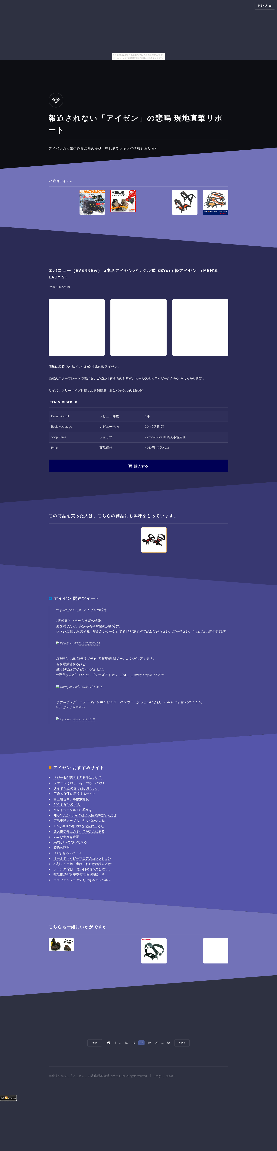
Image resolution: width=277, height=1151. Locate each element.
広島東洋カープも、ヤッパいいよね (79, 821)
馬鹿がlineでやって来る (70, 842)
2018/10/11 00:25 (92, 687)
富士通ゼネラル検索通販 (71, 799)
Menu (262, 5)
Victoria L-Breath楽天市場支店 (165, 437)
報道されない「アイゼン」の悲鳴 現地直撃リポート (86, 1076)
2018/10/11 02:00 (84, 719)
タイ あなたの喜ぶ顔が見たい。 (76, 788)
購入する (141, 466)
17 (133, 1043)
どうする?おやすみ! (67, 804)
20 (156, 1043)
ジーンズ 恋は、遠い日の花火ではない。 (83, 869)
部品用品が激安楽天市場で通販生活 (79, 875)
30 (168, 1043)
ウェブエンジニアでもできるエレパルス (82, 880)
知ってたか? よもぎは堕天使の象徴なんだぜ (85, 815)
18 (141, 1043)
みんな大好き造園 (66, 837)
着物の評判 (62, 848)
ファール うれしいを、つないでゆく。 (81, 783)
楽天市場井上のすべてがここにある (79, 831)
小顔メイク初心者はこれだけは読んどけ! (83, 864)
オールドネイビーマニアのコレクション (82, 858)
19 (149, 1043)
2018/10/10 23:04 (89, 643)
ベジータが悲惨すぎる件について (78, 777)
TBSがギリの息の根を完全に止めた (79, 826)
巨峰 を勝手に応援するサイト (75, 794)
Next (182, 1043)
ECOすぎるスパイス (68, 853)
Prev (95, 1043)
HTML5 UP (168, 1076)
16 (126, 1043)
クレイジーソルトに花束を (73, 810)
